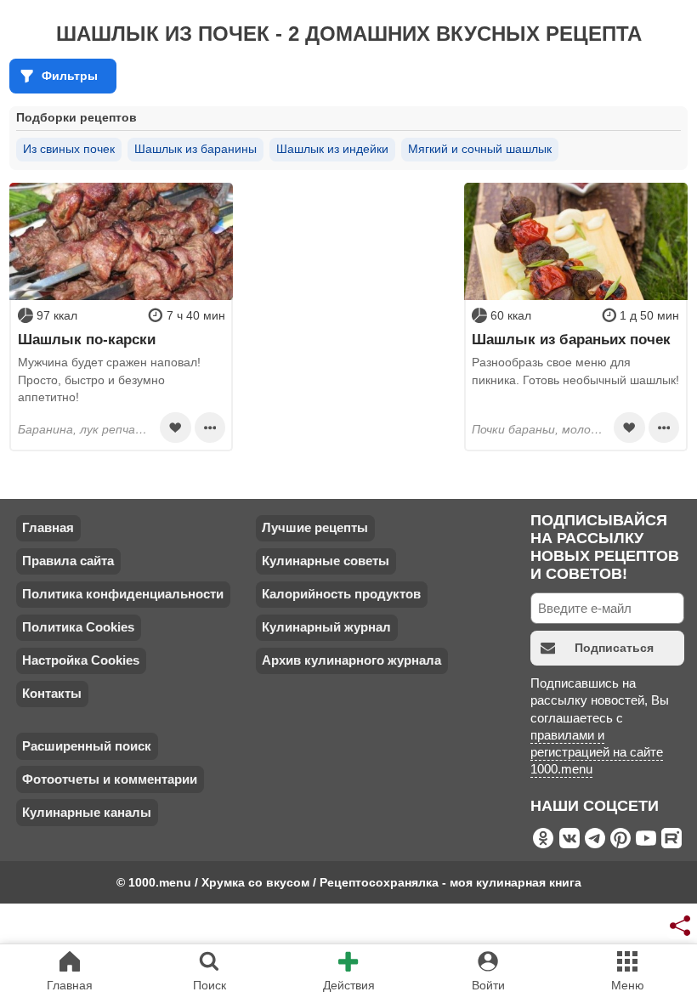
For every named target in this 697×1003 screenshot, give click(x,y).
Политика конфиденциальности (123, 593)
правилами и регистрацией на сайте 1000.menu (596, 752)
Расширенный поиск (86, 746)
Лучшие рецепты (315, 527)
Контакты (52, 693)
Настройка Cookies (80, 660)
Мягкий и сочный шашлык (480, 149)
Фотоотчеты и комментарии (109, 779)
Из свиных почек (69, 149)
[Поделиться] (680, 925)
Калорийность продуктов (341, 593)
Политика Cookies (78, 627)
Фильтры (70, 75)
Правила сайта (68, 560)
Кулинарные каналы (86, 812)
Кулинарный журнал (326, 627)
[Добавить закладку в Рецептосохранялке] (175, 427)
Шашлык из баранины (195, 149)
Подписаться (614, 647)
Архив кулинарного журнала (351, 660)
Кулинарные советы (325, 560)
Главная (48, 527)
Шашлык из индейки (332, 149)
